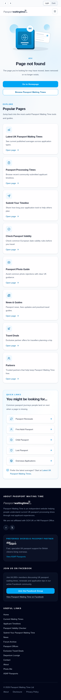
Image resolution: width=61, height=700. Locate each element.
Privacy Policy (32, 692)
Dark (53, 3)
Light (47, 3)
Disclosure (17, 692)
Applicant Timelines (12, 623)
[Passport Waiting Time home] (15, 11)
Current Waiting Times (13, 619)
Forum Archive (9, 642)
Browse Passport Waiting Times (30, 92)
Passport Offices (10, 646)
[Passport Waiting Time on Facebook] (5, 3)
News (5, 637)
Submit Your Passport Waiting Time (19, 633)
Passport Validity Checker (14, 628)
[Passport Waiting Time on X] (12, 527)
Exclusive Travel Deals (13, 651)
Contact (6, 660)
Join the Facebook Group (30, 591)
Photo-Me (7, 669)
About (6, 664)
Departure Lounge (11, 655)
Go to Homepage (30, 84)
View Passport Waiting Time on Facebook (25, 597)
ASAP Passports (10, 673)
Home (6, 614)
